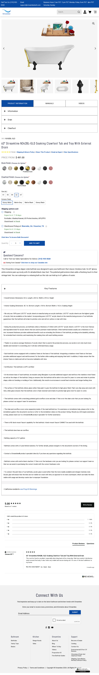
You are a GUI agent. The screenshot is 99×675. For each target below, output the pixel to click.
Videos (54, 649)
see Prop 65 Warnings (28, 489)
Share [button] (49, 567)
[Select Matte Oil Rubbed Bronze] (33, 168)
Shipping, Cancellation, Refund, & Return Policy (78, 659)
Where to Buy (56, 646)
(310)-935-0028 (44, 259)
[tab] (78, 544)
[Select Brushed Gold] (16, 168)
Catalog (73, 643)
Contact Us (75, 646)
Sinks (34, 643)
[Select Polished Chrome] (4, 168)
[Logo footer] (82, 670)
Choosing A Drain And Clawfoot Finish (78, 655)
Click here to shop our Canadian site (34, 263)
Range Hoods (37, 640)
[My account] (85, 12)
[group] (15, 503)
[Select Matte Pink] (51, 168)
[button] (95, 48)
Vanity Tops (15, 643)
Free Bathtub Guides (58, 656)
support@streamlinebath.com (30, 5)
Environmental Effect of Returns (79, 650)
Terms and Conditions (37, 668)
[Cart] (89, 12)
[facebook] (46, 627)
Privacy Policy (22, 668)
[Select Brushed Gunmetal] (45, 168)
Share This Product (43, 152)
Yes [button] (42, 567)
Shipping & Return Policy (25, 152)
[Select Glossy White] (39, 168)
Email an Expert (57, 152)
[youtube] (52, 627)
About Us (55, 640)
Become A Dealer (76, 640)
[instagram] (49, 627)
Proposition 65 (56, 653)
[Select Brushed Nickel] (10, 168)
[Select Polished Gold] (28, 168)
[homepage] (6, 12)
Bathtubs (14, 640)
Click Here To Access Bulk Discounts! (15, 237)
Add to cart (34, 243)
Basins (13, 646)
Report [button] (45, 567)
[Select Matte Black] (22, 168)
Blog (53, 643)
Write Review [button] (87, 505)
